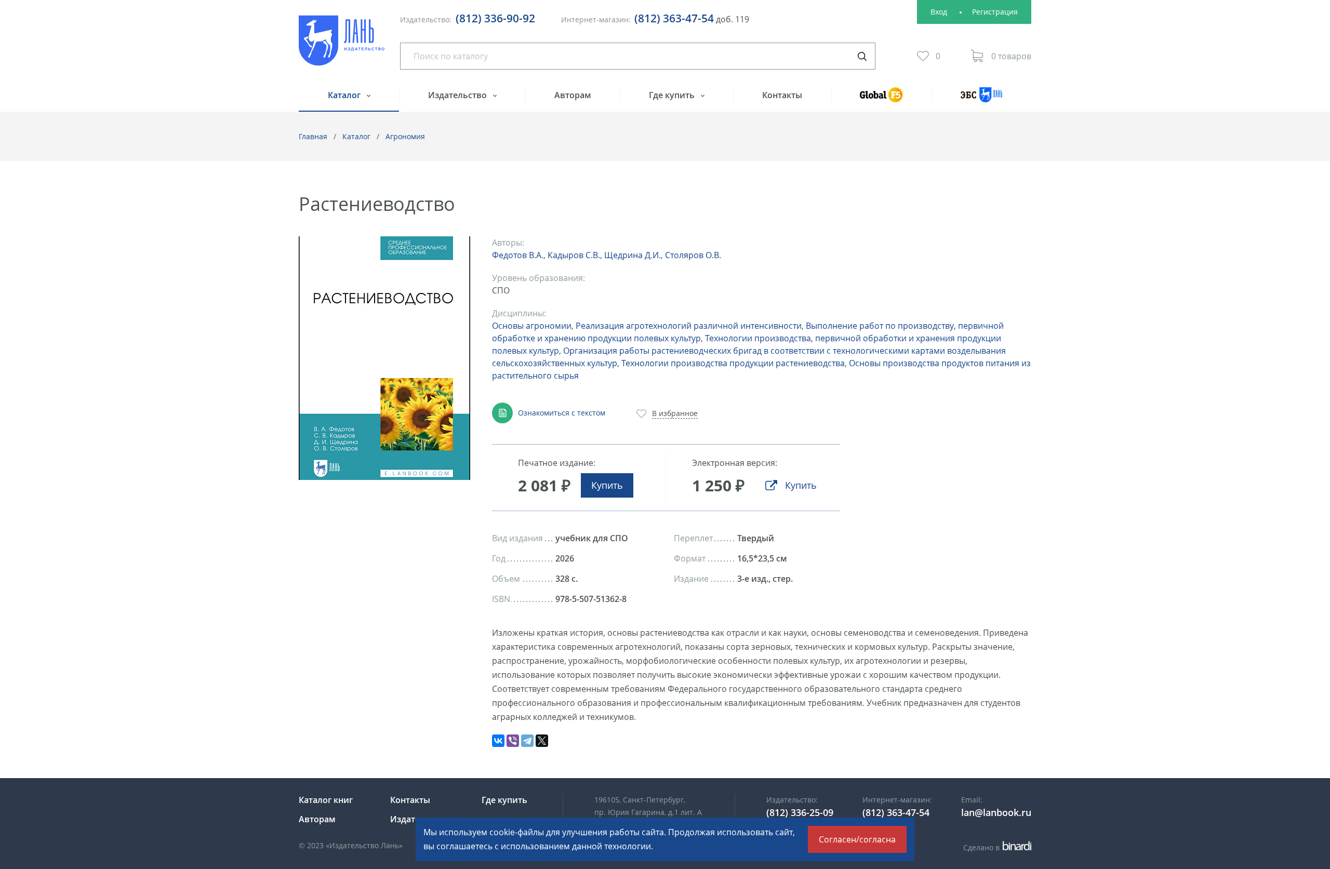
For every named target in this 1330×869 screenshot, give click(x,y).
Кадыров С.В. (574, 255)
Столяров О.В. (693, 255)
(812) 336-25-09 (799, 812)
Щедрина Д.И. (632, 255)
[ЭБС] (981, 99)
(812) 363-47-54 (674, 18)
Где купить (673, 95)
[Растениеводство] (384, 358)
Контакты (782, 95)
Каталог (345, 95)
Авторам (572, 95)
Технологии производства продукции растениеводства (733, 363)
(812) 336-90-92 (495, 18)
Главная (313, 136)
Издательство (458, 95)
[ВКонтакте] (498, 740)
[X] (542, 740)
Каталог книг (326, 800)
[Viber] (513, 740)
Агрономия (405, 136)
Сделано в (995, 847)
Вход (938, 12)
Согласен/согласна (857, 839)
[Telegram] (527, 740)
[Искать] (862, 56)
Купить (607, 485)
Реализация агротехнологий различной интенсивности (689, 325)
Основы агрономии (531, 325)
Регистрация (995, 12)
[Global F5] (881, 99)
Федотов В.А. (517, 255)
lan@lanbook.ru (996, 812)
